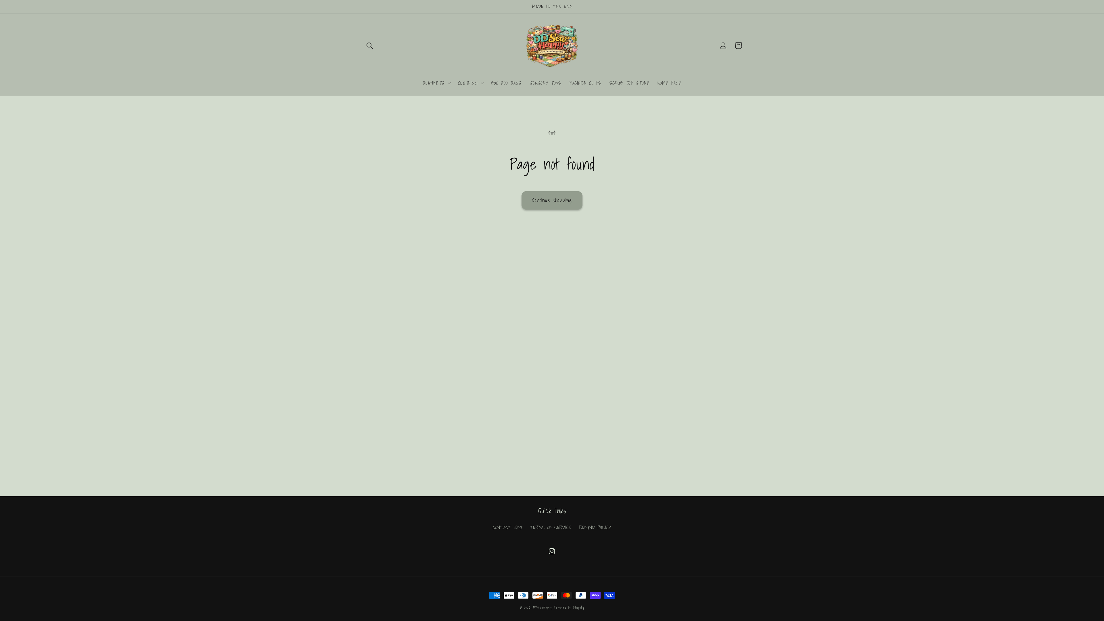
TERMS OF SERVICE (550, 527)
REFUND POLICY (595, 527)
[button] (369, 45)
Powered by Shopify (569, 607)
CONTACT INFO (507, 527)
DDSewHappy (542, 607)
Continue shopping (552, 200)
